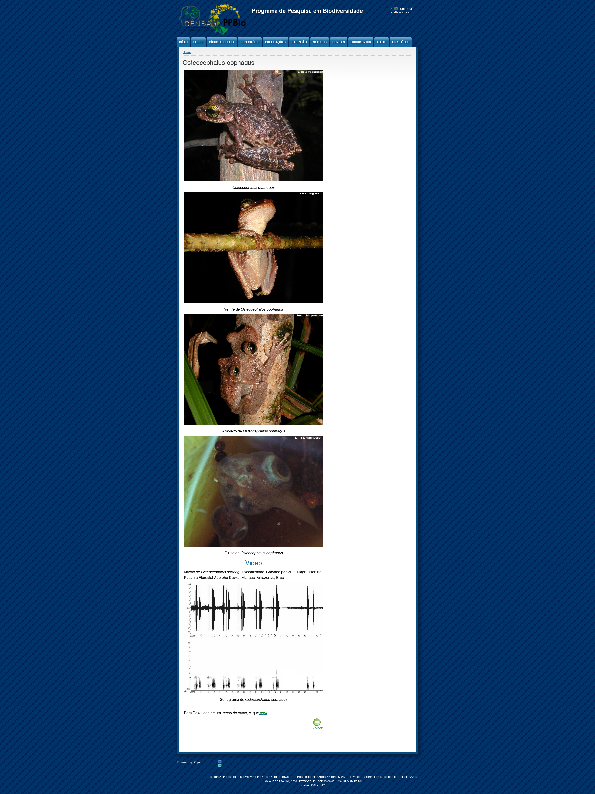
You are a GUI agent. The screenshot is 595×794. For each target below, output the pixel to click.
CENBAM (338, 42)
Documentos (361, 42)
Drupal (197, 762)
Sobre (198, 42)
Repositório (249, 42)
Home (187, 52)
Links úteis (400, 42)
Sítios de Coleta (222, 42)
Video (253, 562)
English (404, 12)
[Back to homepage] (212, 35)
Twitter (220, 765)
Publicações (275, 42)
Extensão (299, 42)
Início (183, 42)
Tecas (381, 42)
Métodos (320, 42)
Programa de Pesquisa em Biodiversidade (307, 10)
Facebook (220, 762)
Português (406, 8)
